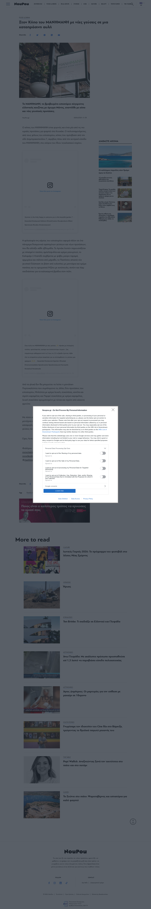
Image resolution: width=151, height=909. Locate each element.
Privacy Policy (88, 499)
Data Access (75, 499)
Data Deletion (63, 499)
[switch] (103, 453)
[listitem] (75, 448)
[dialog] (75, 454)
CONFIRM (59, 491)
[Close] (114, 410)
